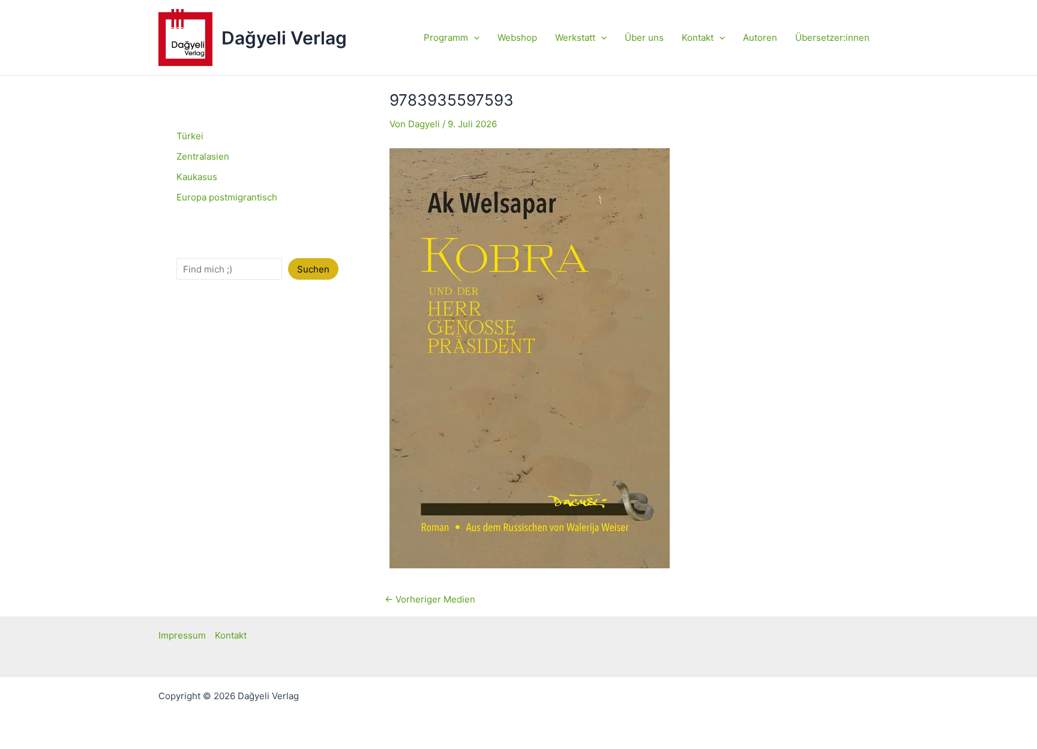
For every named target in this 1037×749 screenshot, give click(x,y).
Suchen (313, 269)
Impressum (182, 635)
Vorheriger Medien (430, 599)
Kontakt (231, 635)
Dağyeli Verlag (284, 38)
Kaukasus (196, 176)
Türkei (189, 136)
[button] (473, 38)
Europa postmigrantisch (226, 197)
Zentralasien (202, 156)
